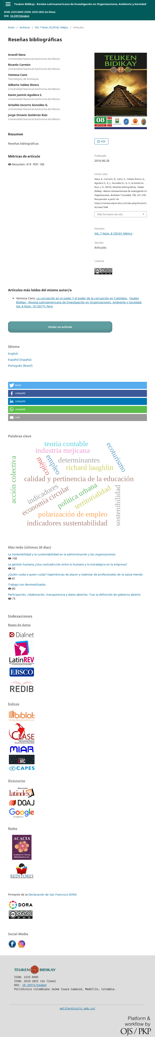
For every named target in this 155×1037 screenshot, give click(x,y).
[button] (77, 385)
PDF (103, 141)
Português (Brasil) (20, 366)
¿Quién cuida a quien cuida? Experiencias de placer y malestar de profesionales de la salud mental (75, 574)
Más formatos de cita (110, 214)
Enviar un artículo (60, 327)
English (13, 353)
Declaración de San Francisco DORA (52, 894)
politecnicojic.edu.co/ (77, 1008)
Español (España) (19, 359)
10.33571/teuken (19, 16)
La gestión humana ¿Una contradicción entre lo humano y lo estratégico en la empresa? (67, 564)
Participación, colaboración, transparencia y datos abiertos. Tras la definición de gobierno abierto (74, 594)
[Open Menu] (8, 4)
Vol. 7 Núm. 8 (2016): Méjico (51, 27)
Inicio (11, 27)
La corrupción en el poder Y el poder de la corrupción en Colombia (82, 298)
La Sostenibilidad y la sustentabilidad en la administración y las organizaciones (62, 554)
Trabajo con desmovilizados (27, 584)
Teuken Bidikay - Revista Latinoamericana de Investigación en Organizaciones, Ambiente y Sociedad (80, 4)
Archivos (25, 27)
